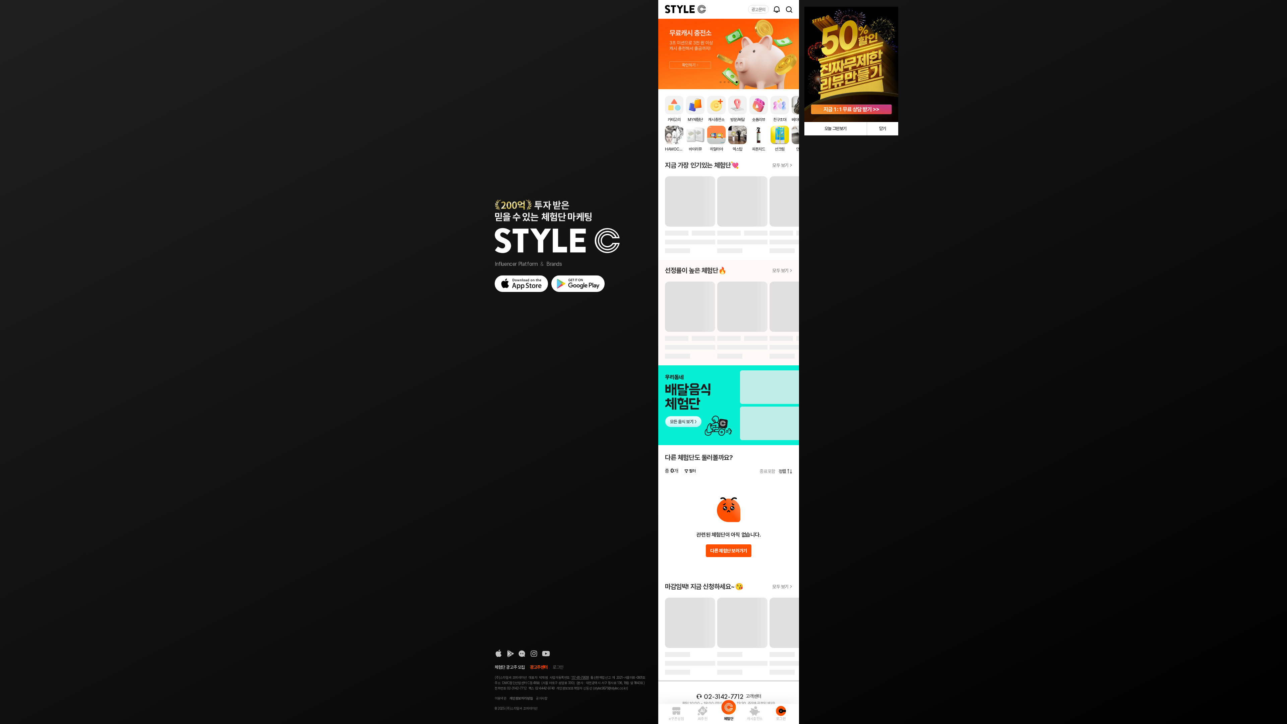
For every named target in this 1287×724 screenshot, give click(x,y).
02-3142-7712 (723, 697)
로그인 (558, 667)
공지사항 (541, 698)
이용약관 (500, 698)
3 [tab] (729, 82)
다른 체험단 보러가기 (728, 550)
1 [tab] (721, 82)
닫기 (882, 128)
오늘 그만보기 (835, 128)
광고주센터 (539, 667)
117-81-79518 (580, 677)
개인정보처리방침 (521, 698)
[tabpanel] (728, 54)
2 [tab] (725, 82)
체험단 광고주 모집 (510, 667)
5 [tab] (737, 82)
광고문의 (758, 9)
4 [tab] (733, 82)
